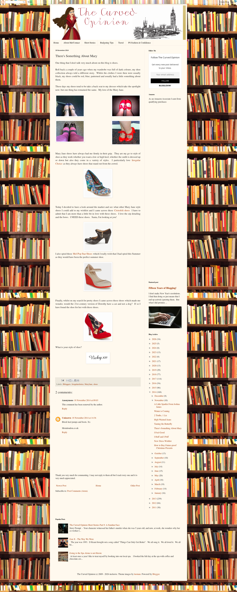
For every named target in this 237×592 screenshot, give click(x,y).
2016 (154, 383)
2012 (154, 502)
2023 (154, 352)
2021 (154, 361)
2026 (154, 339)
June (157, 470)
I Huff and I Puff (161, 436)
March (158, 484)
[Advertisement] (165, 148)
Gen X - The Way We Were (82, 539)
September (159, 457)
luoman (137, 574)
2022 (154, 356)
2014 (154, 392)
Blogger (156, 574)
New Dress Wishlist (162, 440)
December (159, 395)
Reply (64, 408)
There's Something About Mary (168, 428)
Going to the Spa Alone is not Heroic (86, 553)
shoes (95, 384)
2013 (154, 498)
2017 (154, 378)
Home (56, 42)
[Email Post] (62, 380)
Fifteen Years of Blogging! (162, 288)
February (159, 488)
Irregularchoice (78, 384)
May (157, 475)
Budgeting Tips (107, 42)
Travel (121, 42)
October (158, 453)
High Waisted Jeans (162, 419)
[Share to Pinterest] (78, 380)
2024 (154, 347)
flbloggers (67, 384)
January (158, 492)
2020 (154, 365)
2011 (154, 507)
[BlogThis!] (70, 380)
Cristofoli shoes (122, 210)
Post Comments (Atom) (77, 490)
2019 (154, 369)
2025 (154, 343)
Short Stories (89, 42)
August (158, 462)
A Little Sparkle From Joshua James (167, 405)
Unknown (66, 417)
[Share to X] (72, 380)
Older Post (135, 485)
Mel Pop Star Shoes (82, 253)
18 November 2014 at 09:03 (86, 400)
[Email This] (67, 380)
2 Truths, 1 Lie (160, 415)
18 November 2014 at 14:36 (84, 417)
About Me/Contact (72, 42)
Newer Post (61, 485)
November (159, 400)
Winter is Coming (162, 411)
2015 (154, 387)
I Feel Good (159, 432)
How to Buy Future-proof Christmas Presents (165, 446)
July (157, 466)
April (157, 479)
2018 (154, 374)
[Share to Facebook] (75, 380)
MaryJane (88, 384)
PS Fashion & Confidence (139, 42)
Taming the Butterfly (163, 423)
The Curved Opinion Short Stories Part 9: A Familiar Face (95, 524)
